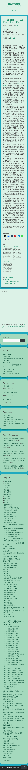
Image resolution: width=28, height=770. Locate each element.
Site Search (6, 338)
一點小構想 (6, 386)
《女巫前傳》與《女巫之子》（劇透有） (13, 578)
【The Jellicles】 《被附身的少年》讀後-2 (13, 539)
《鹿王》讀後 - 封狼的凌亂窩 (11, 438)
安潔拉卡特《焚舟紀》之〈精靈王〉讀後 (13, 719)
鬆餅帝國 (16, 468)
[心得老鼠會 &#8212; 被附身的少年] (18, 253)
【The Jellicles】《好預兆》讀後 (11, 676)
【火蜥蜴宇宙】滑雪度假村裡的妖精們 (13, 419)
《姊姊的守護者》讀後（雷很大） (11, 580)
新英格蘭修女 (6, 723)
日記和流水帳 (7, 494)
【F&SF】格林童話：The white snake (13, 528)
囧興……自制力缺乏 (8, 699)
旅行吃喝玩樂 (7, 492)
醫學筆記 (6, 500)
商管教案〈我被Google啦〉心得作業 (12, 695)
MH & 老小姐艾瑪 (7, 547)
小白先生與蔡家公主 (10, 284)
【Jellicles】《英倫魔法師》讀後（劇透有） (14, 654)
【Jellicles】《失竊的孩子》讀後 (11, 637)
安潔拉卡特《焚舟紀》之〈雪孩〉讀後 (13, 721)
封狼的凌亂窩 (14, 4)
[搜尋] (22, 340)
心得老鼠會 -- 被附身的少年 (10, 557)
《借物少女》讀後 (7, 506)
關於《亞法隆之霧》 (8, 751)
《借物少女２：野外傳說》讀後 (11, 508)
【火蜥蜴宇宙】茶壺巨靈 (9, 421)
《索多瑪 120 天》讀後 (9, 597)
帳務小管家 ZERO (7, 371)
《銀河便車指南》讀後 (9, 605)
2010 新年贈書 (7, 399)
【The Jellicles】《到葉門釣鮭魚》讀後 (13, 674)
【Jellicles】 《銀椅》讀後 (9, 530)
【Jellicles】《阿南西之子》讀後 (11, 656)
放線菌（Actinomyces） (9, 363)
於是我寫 (6, 490)
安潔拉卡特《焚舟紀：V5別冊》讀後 (12, 716)
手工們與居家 (7, 488)
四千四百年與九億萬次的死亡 (10, 697)
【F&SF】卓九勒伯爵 (8, 617)
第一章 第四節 (7, 354)
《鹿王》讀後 (6, 415)
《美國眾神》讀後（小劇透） (10, 599)
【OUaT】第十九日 (8, 361)
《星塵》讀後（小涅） (9, 582)
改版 (4, 367)
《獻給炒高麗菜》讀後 (9, 592)
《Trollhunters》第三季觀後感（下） (12, 365)
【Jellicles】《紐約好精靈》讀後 (11, 652)
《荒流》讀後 (6, 601)
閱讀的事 (6, 502)
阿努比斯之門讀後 (7, 753)
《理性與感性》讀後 (8, 417)
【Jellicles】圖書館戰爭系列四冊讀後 (12, 660)
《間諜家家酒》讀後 (8, 518)
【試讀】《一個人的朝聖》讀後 (11, 685)
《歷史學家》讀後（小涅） (10, 586)
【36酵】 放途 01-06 (8, 369)
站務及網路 (7, 498)
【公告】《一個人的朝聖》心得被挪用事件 (13, 683)
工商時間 (6, 483)
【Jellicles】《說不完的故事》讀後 (11, 534)
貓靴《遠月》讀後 (7, 747)
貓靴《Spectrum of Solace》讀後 (11, 745)
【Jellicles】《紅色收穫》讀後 (10, 650)
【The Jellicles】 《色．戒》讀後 (11, 668)
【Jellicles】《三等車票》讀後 (10, 629)
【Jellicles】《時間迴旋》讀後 (10, 643)
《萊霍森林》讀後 (7, 603)
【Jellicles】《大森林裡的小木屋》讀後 (13, 532)
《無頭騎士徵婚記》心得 (9, 590)
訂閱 (24, 767)
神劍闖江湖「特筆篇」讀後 (10, 563)
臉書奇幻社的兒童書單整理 (10, 565)
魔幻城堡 (5, 571)
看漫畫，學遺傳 (7, 561)
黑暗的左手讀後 (7, 757)
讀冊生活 (12, 38)
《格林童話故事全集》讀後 (10, 516)
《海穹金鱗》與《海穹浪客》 (10, 588)
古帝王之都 (6, 551)
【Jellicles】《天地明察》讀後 (10, 635)
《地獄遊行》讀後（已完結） (10, 510)
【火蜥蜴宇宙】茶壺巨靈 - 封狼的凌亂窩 (14, 458)
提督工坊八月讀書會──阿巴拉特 (11, 559)
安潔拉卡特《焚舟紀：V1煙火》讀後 (12, 703)
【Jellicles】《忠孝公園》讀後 (10, 639)
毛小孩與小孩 (7, 496)
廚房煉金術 (7, 486)
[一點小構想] (8, 252)
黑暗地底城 (6, 755)
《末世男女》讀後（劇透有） (10, 584)
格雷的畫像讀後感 (7, 731)
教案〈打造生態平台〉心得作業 (11, 373)
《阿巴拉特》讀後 (7, 520)
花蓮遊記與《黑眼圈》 (9, 743)
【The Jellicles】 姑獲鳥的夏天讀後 (12, 670)
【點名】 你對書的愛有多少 (12, 282)
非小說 (6, 574)
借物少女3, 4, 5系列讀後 (9, 549)
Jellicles (7, 279)
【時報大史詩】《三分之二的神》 (11, 541)
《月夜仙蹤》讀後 (7, 514)
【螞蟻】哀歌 (6, 356)
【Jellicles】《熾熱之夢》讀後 (10, 645)
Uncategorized (8, 481)
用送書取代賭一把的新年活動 (10, 739)
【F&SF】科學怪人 (8, 625)
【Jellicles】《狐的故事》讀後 (10, 647)
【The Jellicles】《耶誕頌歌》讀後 (11, 678)
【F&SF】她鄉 (6, 619)
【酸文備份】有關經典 (9, 687)
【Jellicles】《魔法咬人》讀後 (10, 658)
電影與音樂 (7, 760)
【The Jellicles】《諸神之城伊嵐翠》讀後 (13, 680)
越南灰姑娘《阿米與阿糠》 (10, 567)
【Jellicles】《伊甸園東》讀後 (10, 633)
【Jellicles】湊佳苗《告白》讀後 (11, 662)
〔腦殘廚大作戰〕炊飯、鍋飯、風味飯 (13, 358)
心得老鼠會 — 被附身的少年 (10, 392)
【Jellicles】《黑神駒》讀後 (10, 537)
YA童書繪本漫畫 (9, 277)
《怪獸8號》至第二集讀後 (9, 512)
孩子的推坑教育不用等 (9, 701)
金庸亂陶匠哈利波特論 (9, 749)
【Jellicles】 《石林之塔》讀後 (11, 627)
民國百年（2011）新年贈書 (10, 737)
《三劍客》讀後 (7, 576)
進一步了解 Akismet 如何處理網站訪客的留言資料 (13, 326)
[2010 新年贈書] (8, 266)
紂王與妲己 (6, 741)
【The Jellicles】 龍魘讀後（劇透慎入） (13, 672)
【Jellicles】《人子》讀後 (9, 631)
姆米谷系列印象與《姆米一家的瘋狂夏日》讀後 (13, 446)
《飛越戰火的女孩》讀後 (9, 522)
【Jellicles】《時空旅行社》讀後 (11, 641)
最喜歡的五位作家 (7, 725)
